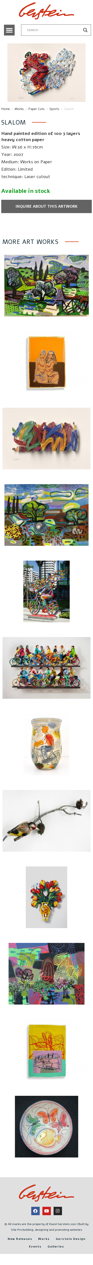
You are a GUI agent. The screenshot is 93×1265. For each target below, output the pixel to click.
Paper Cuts (37, 109)
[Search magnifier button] (85, 30)
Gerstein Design (71, 1239)
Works (19, 109)
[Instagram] (58, 1211)
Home (5, 109)
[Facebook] (35, 1211)
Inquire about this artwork (46, 206)
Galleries (56, 1246)
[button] (9, 30)
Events (35, 1246)
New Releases (20, 1239)
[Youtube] (46, 1211)
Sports (54, 109)
